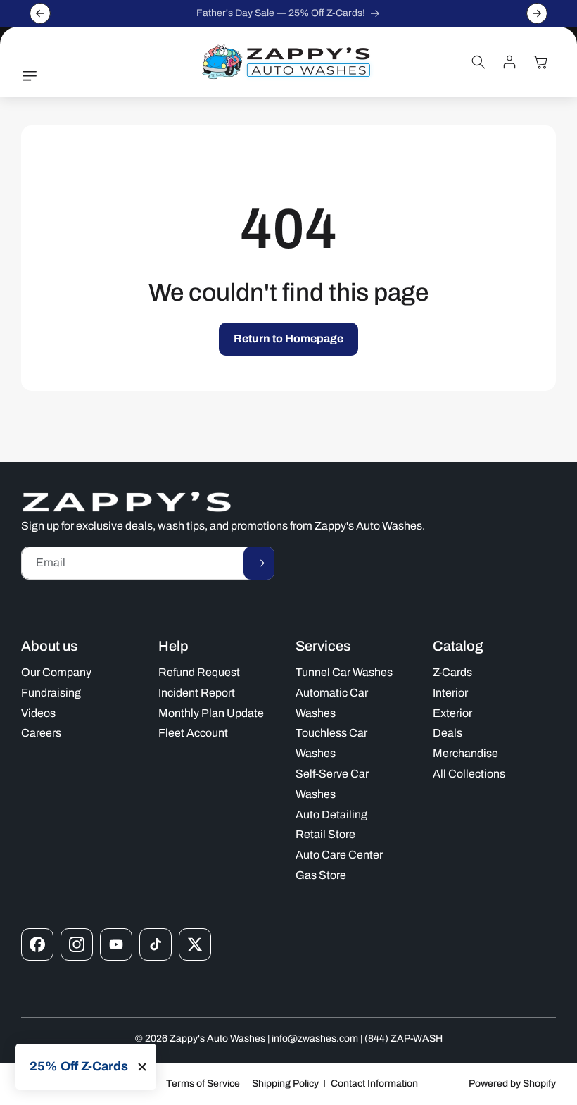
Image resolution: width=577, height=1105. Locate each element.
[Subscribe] (258, 563)
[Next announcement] (536, 13)
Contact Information (374, 1083)
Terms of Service (203, 1083)
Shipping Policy (285, 1083)
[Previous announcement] (40, 13)
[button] (33, 76)
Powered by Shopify (512, 1083)
